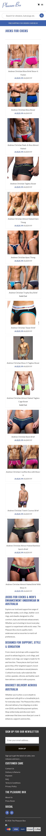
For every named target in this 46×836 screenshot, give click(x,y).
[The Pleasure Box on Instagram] (12, 813)
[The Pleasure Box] (11, 6)
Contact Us (9, 768)
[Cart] (38, 5)
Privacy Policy (11, 786)
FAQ (7, 779)
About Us (9, 797)
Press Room (10, 801)
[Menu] (42, 5)
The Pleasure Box (19, 821)
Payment (8, 776)
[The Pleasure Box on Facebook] (7, 813)
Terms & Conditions (13, 783)
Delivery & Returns (12, 772)
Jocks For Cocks (16, 30)
